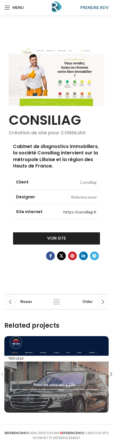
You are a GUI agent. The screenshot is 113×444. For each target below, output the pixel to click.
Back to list (56, 302)
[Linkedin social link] (83, 256)
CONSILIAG (45, 120)
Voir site (56, 238)
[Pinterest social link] (72, 256)
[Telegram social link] (94, 256)
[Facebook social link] (50, 256)
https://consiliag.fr (79, 211)
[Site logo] (56, 7)
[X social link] (61, 256)
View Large (104, 341)
